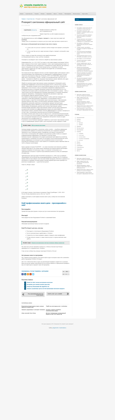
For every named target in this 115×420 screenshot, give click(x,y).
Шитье (55, 13)
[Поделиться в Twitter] (33, 274)
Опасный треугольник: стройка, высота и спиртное (84, 61)
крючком (81, 122)
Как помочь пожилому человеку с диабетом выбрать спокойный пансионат (84, 36)
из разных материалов (84, 138)
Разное (78, 142)
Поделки (37, 13)
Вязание (42, 13)
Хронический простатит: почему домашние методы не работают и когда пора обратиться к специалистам (85, 85)
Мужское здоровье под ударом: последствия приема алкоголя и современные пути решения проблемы (84, 74)
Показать (34, 30)
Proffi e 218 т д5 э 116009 (55, 294)
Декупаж (79, 126)
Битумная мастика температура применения (84, 95)
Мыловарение (67, 13)
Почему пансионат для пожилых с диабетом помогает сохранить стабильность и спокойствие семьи (85, 40)
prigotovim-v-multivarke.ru (59, 328)
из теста (81, 140)
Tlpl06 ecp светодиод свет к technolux (56, 306)
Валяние (79, 119)
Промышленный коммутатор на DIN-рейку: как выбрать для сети (84, 56)
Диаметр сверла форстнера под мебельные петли (84, 103)
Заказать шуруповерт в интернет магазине (33, 309)
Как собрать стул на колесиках (84, 58)
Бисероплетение (80, 117)
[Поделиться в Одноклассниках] (28, 274)
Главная (21, 13)
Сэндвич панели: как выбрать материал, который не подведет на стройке (85, 48)
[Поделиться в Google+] (31, 274)
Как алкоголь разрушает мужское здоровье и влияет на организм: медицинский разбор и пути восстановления (84, 79)
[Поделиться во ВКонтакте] (25, 274)
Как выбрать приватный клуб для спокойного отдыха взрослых (84, 28)
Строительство (28, 13)
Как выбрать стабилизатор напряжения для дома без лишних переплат (84, 44)
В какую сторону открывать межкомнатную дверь (53, 310)
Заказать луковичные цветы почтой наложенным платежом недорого (46, 288)
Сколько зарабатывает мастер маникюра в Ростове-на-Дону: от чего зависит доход (84, 64)
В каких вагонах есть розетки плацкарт (85, 106)
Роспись (60, 13)
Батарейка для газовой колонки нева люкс (38, 284)
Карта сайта (85, 13)
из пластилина (82, 137)
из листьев (81, 135)
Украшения (49, 13)
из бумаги (81, 133)
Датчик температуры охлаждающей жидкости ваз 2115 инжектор (56, 313)
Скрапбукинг (79, 145)
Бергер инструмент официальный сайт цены (85, 109)
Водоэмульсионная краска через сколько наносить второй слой (33, 306)
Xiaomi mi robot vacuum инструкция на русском (40, 282)
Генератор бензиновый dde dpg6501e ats (38, 286)
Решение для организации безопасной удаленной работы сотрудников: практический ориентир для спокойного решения (85, 69)
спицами (81, 124)
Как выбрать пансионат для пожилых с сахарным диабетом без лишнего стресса (85, 32)
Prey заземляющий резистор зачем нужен (35, 294)
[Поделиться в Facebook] (23, 274)
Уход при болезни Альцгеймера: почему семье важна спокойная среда (84, 53)
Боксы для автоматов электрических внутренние (83, 99)
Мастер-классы (76, 13)
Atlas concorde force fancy (29, 313)
